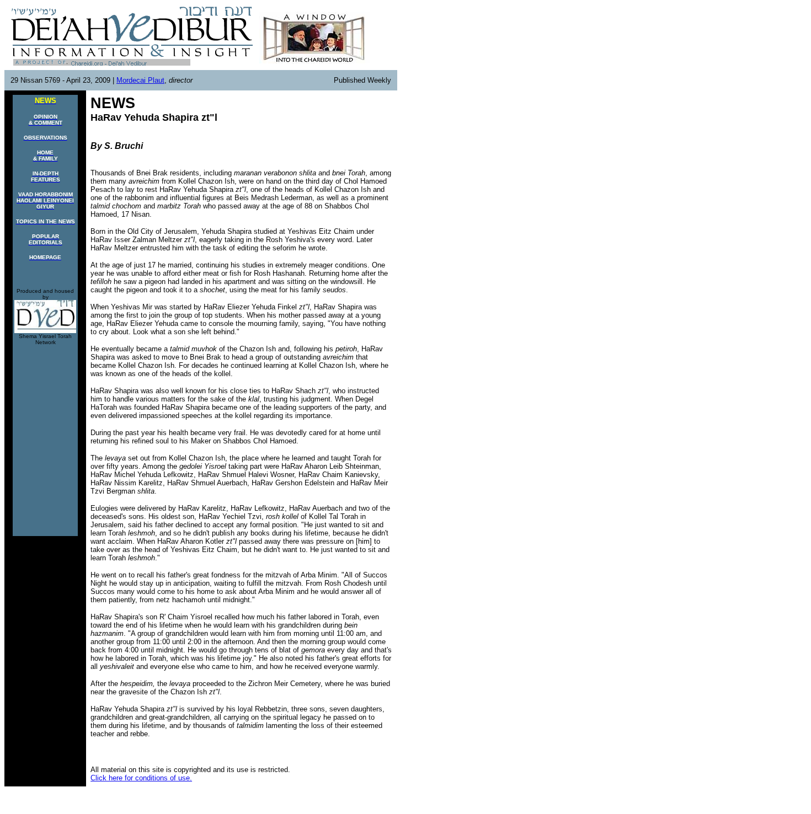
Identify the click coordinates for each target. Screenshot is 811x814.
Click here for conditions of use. (141, 778)
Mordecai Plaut (140, 80)
